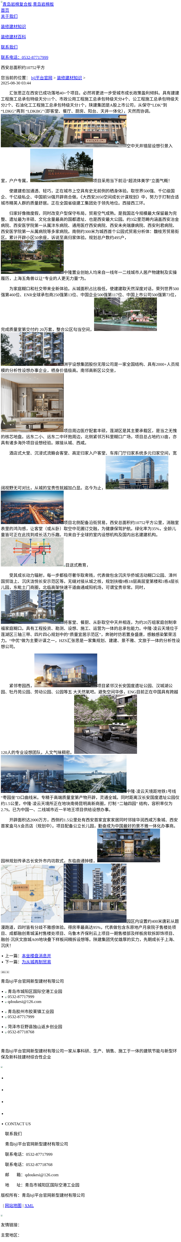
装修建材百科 (20, 1101)
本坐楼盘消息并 (36, 956)
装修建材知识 (69, 77)
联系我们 (15, 1113)
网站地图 (13, 1205)
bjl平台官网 (41, 77)
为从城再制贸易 (36, 962)
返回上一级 (5, 972)
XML (29, 1205)
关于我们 (15, 1077)
